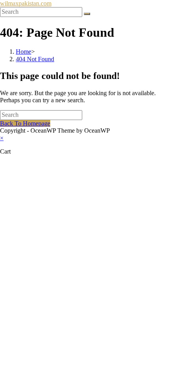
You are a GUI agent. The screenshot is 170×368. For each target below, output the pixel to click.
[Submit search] (87, 14)
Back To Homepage (25, 123)
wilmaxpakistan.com (25, 3)
